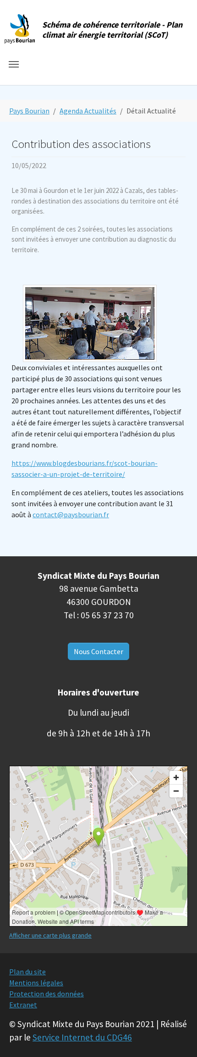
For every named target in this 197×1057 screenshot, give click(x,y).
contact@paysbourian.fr (71, 514)
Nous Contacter (98, 651)
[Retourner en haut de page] (177, 1037)
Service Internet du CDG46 (82, 1037)
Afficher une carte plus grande (50, 935)
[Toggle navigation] (14, 64)
